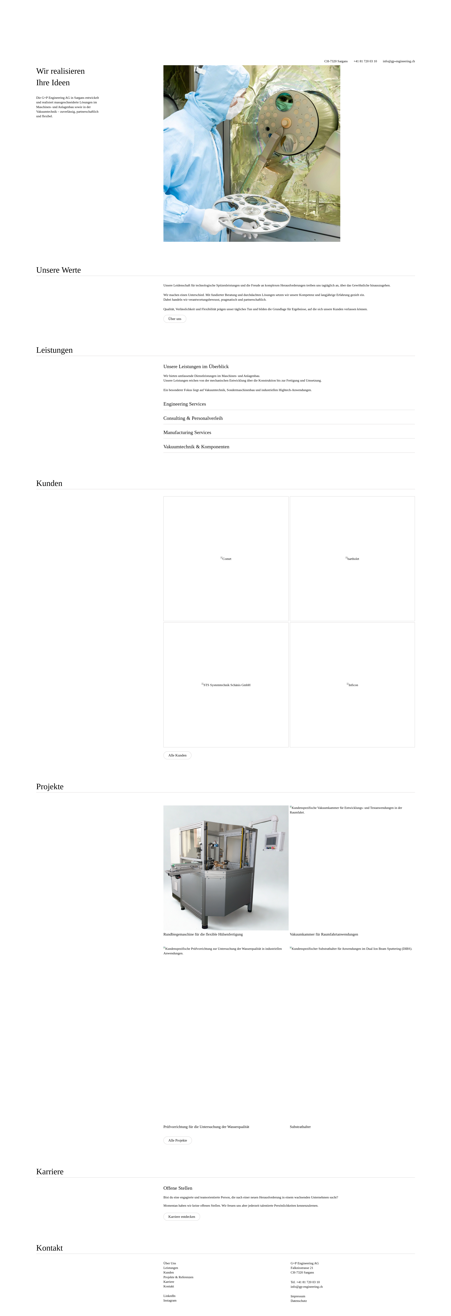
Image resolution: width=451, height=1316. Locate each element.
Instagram (170, 1300)
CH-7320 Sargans (336, 61)
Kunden (168, 1272)
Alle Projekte (177, 1140)
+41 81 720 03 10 (365, 61)
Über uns (174, 319)
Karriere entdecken (181, 1217)
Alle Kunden (177, 755)
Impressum (298, 1296)
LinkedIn (169, 1296)
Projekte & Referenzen (178, 1277)
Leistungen (170, 1268)
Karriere (168, 1282)
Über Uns (169, 1263)
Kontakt (168, 1286)
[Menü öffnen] (406, 17)
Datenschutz (299, 1301)
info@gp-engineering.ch (399, 61)
